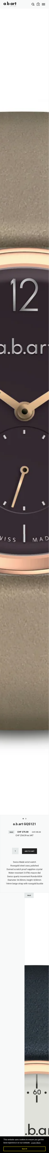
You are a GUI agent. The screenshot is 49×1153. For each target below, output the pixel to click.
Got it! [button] (24, 1149)
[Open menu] (43, 4)
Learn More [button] (36, 1143)
